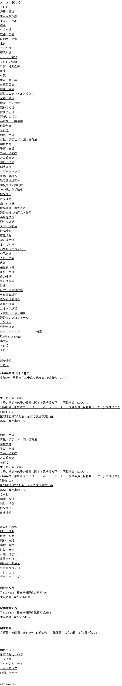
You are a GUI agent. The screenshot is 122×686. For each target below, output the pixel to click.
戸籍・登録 (7, 11)
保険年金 (5, 125)
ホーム (4, 340)
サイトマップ (8, 668)
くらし (4, 7)
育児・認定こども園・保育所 (18, 139)
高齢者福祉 (7, 107)
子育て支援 (7, 148)
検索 (39, 331)
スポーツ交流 (8, 226)
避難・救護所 (8, 176)
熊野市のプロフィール (14, 317)
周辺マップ (7, 650)
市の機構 (5, 276)
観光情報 (5, 230)
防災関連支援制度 (11, 185)
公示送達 (5, 253)
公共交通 (5, 29)
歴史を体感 (7, 221)
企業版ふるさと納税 (13, 313)
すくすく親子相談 (11, 398)
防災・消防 (7, 162)
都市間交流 (7, 240)
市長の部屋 (7, 304)
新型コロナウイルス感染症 (17, 93)
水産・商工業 (8, 80)
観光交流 (5, 194)
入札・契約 (7, 258)
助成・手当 (7, 135)
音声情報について (11, 654)
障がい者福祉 (8, 116)
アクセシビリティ (11, 663)
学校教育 (5, 144)
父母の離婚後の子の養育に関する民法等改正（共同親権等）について (44, 402)
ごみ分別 (5, 48)
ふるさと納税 (8, 308)
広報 (3, 262)
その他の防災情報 (11, 189)
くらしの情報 (8, 61)
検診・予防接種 (10, 103)
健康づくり (7, 112)
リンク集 (5, 322)
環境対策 (5, 52)
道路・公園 (7, 34)
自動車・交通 (8, 39)
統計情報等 (7, 281)
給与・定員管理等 (11, 290)
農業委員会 (7, 84)
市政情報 (5, 235)
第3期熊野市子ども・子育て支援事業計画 (26, 416)
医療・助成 (7, 98)
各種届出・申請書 (11, 121)
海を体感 (5, 199)
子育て (4, 130)
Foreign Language (10, 336)
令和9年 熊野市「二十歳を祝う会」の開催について (33, 377)
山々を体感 (7, 203)
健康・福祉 (7, 89)
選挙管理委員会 (10, 299)
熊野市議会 (7, 326)
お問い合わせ (8, 672)
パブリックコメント (13, 249)
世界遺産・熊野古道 (13, 208)
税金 (3, 25)
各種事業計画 (8, 294)
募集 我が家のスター (14, 420)
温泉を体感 (7, 217)
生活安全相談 (8, 16)
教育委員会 (7, 157)
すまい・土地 (8, 20)
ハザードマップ (10, 171)
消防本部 (5, 166)
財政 (3, 285)
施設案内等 (7, 267)
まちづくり (7, 244)
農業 (3, 71)
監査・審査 (7, 272)
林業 (3, 75)
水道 (3, 43)
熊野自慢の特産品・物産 (15, 212)
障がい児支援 (8, 153)
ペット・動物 (8, 57)
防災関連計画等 (10, 180)
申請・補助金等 (10, 66)
